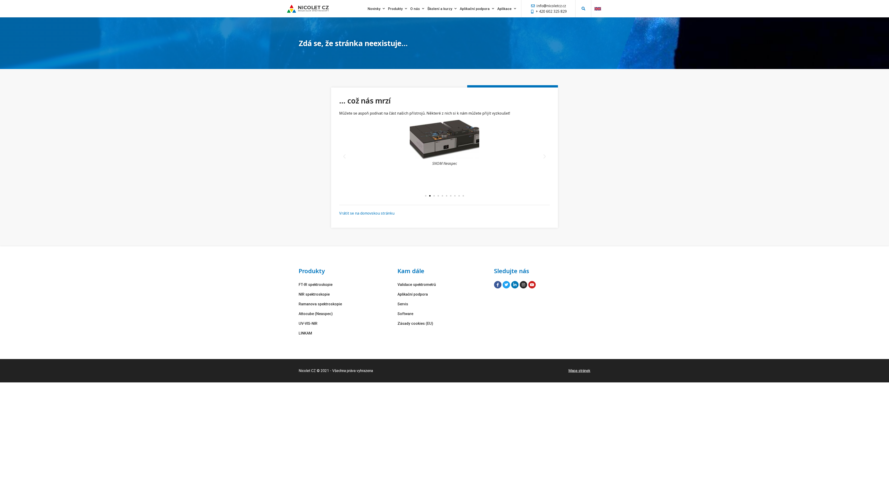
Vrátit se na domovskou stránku (366, 213)
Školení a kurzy (439, 9)
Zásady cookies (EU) (415, 323)
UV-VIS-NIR (308, 323)
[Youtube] (532, 284)
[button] (583, 8)
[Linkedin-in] (515, 284)
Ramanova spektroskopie (320, 304)
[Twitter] (506, 284)
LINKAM (305, 333)
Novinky (374, 9)
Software (405, 314)
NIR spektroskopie (314, 294)
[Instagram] (523, 284)
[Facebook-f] (497, 284)
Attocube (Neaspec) (316, 314)
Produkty (395, 9)
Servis (403, 304)
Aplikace (504, 9)
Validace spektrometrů (417, 284)
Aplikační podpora (475, 9)
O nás (415, 9)
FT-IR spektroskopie (315, 284)
